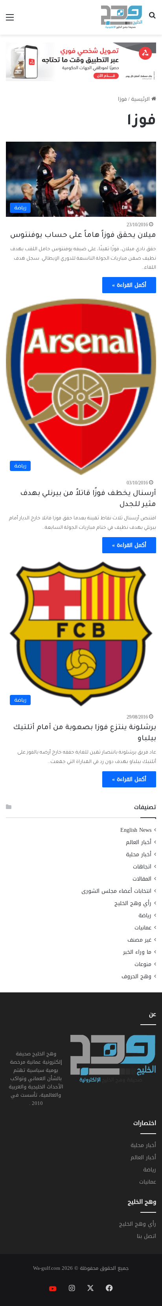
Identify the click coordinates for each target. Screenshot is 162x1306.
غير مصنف (139, 940)
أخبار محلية (138, 854)
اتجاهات (142, 867)
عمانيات (142, 928)
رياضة (144, 915)
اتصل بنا (146, 1236)
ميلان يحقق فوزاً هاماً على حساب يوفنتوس (83, 236)
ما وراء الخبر (137, 952)
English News (135, 830)
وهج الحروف (136, 976)
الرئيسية (141, 99)
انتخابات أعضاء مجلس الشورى (116, 891)
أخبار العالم (138, 842)
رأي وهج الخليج (132, 903)
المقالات (142, 879)
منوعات (142, 964)
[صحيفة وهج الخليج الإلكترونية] (121, 17)
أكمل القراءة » (129, 285)
